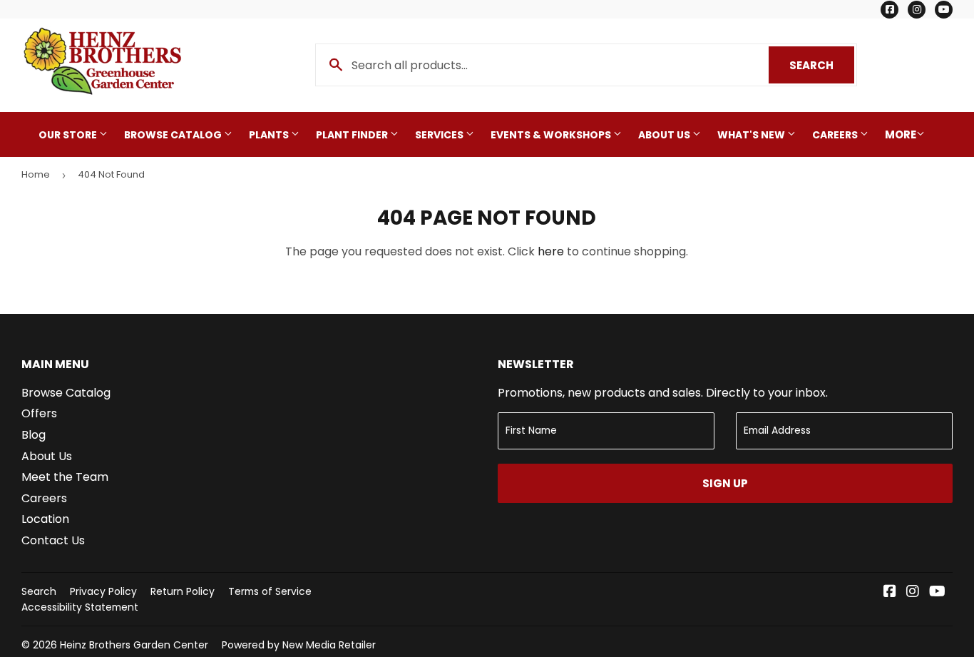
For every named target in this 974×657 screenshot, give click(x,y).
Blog (33, 435)
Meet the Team (64, 477)
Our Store (69, 135)
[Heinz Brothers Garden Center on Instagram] (912, 592)
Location (45, 519)
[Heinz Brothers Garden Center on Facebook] (889, 592)
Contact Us (53, 540)
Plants (270, 135)
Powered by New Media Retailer (299, 645)
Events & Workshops (552, 135)
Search (821, 65)
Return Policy (182, 591)
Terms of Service (270, 591)
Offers (39, 413)
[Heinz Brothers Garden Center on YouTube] (937, 592)
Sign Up (725, 483)
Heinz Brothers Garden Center (134, 645)
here (551, 251)
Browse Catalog (174, 135)
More (900, 134)
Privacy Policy (103, 591)
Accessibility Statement (79, 607)
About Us (665, 135)
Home (35, 174)
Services (440, 135)
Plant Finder (353, 135)
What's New (752, 135)
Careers (836, 135)
